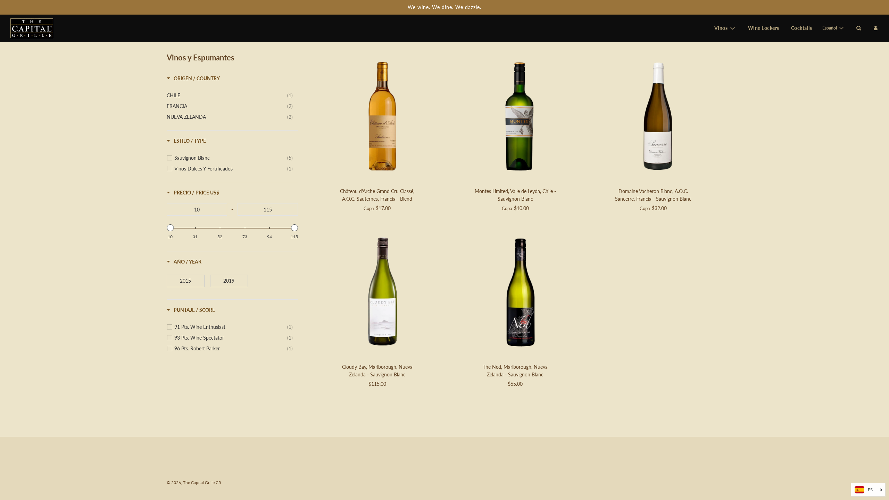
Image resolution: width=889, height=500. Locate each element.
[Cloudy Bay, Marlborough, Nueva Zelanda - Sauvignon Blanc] (382, 293)
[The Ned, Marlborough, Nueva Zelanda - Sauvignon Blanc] (520, 293)
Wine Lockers (763, 28)
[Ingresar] (875, 28)
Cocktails (801, 28)
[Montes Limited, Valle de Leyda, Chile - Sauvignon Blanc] (520, 117)
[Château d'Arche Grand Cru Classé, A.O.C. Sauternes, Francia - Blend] (382, 117)
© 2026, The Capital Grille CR (194, 482)
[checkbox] (230, 95)
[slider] (170, 227)
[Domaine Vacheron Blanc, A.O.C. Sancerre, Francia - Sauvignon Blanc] (658, 117)
